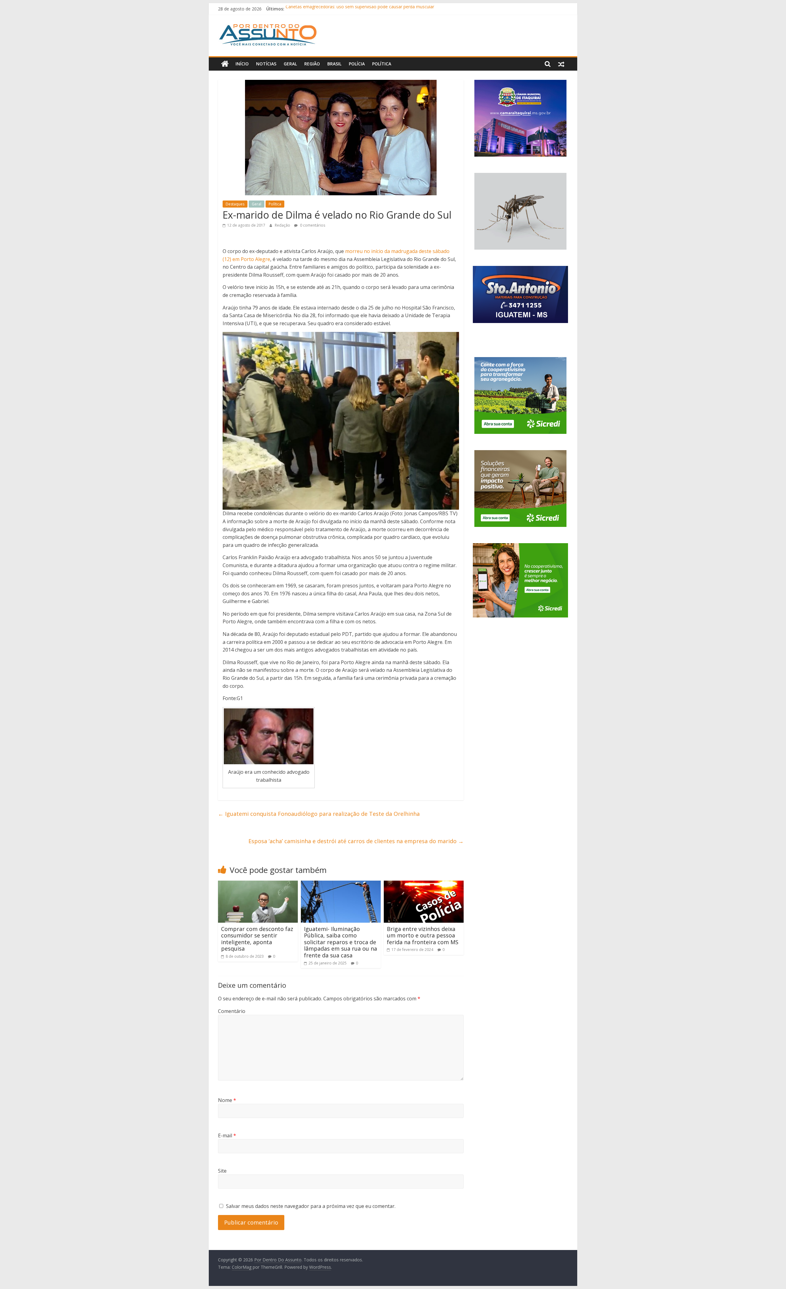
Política (381, 64)
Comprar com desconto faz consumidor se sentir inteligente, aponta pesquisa (257, 938)
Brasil (334, 64)
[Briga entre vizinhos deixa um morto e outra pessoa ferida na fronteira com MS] (424, 884)
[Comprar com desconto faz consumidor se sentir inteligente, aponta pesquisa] (258, 884)
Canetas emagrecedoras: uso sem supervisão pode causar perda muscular (360, 9)
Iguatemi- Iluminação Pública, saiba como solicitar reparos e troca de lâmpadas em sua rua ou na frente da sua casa (340, 942)
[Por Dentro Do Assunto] (225, 63)
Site (222, 1170)
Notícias (266, 64)
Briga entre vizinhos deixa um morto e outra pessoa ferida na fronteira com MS (422, 935)
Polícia (357, 64)
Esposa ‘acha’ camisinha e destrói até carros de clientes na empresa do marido (356, 841)
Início (242, 64)
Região (312, 64)
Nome (227, 1100)
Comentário (231, 1011)
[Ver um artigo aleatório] (561, 63)
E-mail (227, 1135)
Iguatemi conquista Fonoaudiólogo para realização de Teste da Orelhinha (319, 813)
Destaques (235, 204)
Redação (283, 225)
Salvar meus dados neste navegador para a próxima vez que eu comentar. (310, 1206)
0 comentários (312, 225)
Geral (290, 64)
